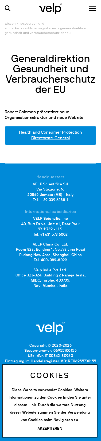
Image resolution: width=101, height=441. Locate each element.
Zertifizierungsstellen (39, 28)
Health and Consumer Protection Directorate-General (50, 135)
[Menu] (92, 8)
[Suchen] (8, 8)
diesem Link (25, 405)
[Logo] (50, 8)
